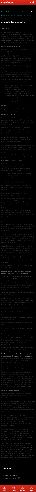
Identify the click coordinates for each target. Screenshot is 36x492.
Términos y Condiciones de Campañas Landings (11, 11)
